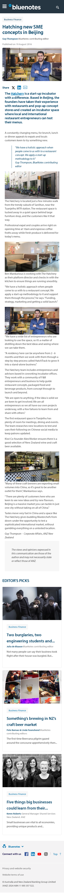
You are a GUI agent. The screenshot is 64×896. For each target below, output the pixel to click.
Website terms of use (13, 874)
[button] (4, 7)
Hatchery (17, 93)
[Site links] (22, 846)
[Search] (57, 7)
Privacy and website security (16, 868)
